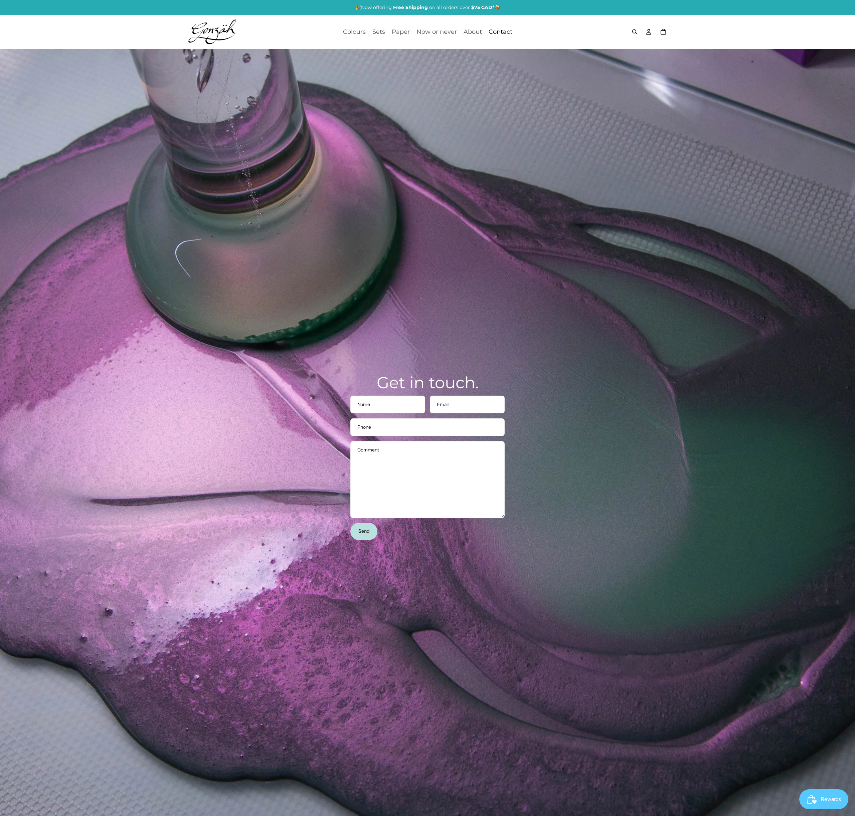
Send (363, 531)
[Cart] (663, 31)
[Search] (634, 31)
